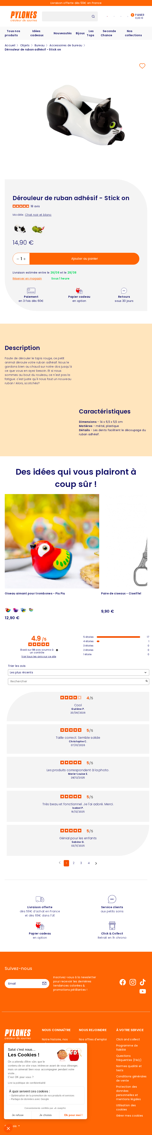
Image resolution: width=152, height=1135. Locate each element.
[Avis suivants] (96, 863)
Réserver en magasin (27, 278)
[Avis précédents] (59, 862)
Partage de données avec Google (30, 1099)
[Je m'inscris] (44, 983)
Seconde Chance (108, 33)
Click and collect (128, 1039)
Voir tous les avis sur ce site (38, 656)
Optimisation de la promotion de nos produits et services (42, 1095)
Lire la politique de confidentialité (27, 1083)
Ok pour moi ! (73, 1115)
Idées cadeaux (37, 33)
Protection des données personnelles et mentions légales (128, 1093)
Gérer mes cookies (129, 1116)
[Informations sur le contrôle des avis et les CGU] (57, 650)
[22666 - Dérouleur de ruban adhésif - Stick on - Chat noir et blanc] (20, 228)
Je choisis (45, 1115)
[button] (8, 1128)
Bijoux (80, 33)
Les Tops (90, 33)
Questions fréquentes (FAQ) (129, 1058)
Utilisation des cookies (126, 1107)
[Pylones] (24, 16)
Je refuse (18, 1115)
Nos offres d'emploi (93, 1039)
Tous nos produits (12, 33)
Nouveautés (63, 33)
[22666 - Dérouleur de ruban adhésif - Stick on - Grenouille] (38, 228)
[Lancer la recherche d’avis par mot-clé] (146, 681)
